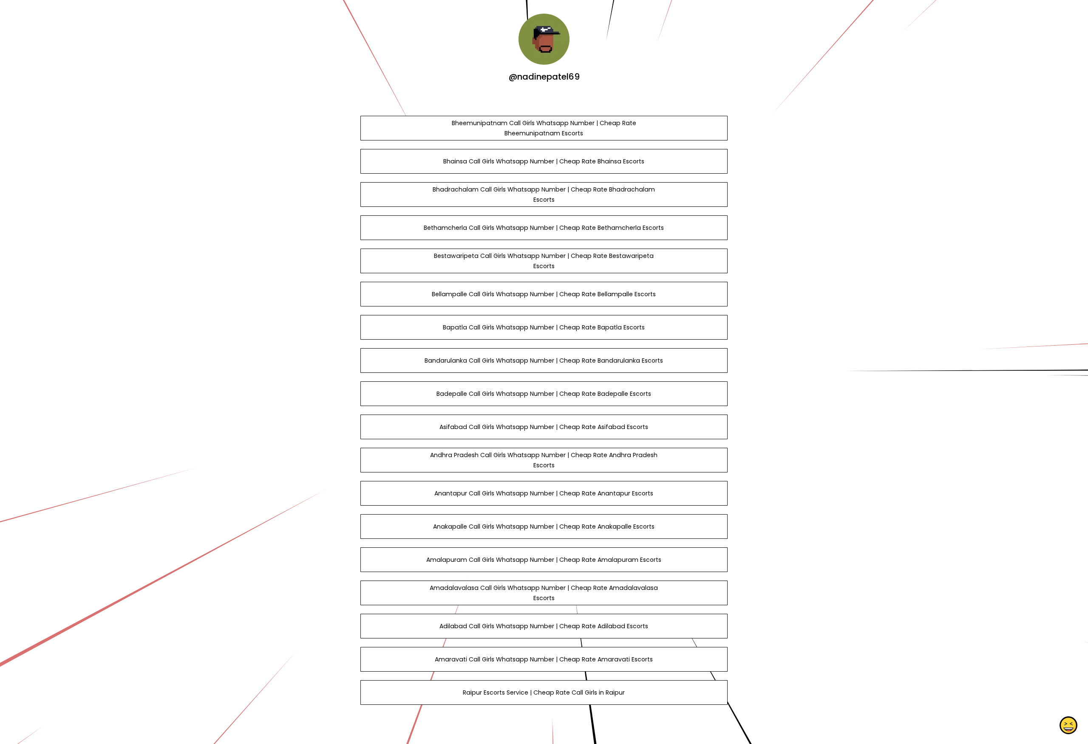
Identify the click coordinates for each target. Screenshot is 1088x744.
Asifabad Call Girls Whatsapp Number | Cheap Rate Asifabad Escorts (543, 427)
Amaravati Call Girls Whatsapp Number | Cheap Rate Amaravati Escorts (544, 659)
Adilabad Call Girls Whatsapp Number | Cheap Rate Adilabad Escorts (543, 626)
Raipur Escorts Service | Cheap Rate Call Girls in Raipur (544, 692)
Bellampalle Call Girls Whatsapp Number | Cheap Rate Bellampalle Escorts (544, 294)
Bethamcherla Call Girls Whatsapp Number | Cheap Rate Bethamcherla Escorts (544, 227)
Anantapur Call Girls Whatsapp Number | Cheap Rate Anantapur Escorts (543, 493)
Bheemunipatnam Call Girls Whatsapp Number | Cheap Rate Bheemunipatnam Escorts (544, 128)
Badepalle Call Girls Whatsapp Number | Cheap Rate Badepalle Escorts (543, 393)
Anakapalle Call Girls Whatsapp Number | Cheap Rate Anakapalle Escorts (543, 526)
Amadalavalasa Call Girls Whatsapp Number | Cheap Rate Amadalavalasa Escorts (544, 593)
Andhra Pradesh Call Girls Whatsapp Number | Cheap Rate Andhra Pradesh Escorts (543, 460)
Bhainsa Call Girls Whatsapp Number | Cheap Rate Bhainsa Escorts (543, 161)
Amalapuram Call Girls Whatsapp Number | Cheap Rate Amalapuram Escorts (543, 559)
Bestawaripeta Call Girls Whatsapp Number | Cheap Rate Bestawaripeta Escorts (544, 261)
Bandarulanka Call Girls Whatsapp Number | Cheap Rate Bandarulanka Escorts (544, 360)
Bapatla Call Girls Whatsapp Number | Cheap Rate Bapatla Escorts (544, 327)
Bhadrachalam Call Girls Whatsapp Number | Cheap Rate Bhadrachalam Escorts (544, 194)
